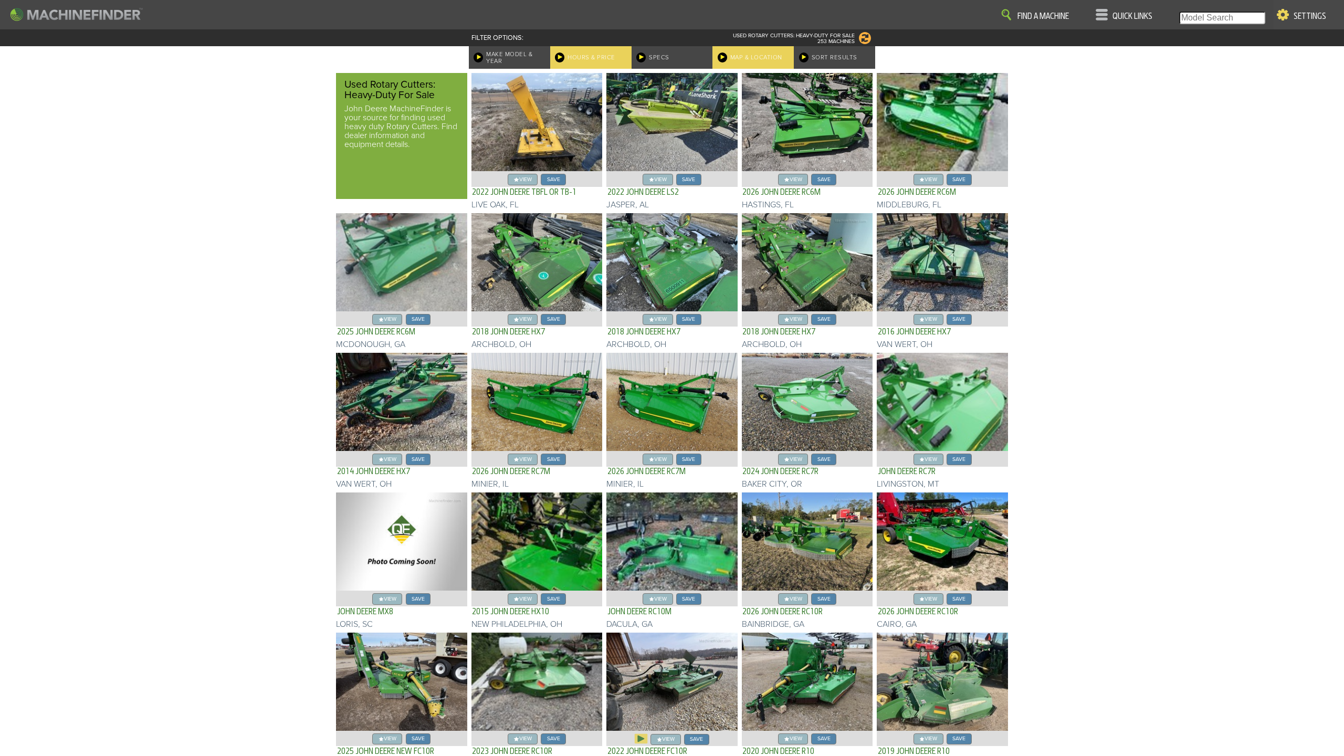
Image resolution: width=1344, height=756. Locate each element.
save (553, 179)
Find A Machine (1043, 16)
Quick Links (1132, 16)
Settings (1310, 16)
